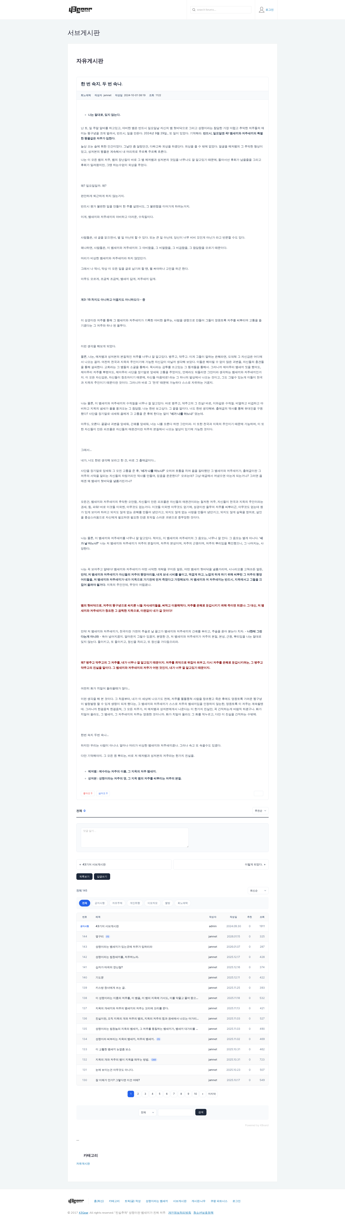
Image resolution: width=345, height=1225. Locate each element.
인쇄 (258, 793)
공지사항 (100, 902)
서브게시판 (180, 1201)
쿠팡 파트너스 (219, 1201)
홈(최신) (99, 1201)
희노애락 (183, 902)
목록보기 (84, 876)
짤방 (167, 902)
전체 (84, 902)
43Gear (83, 1213)
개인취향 (135, 902)
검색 (200, 1112)
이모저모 (153, 902)
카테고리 (114, 1201)
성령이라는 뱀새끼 (157, 1201)
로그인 (237, 1201)
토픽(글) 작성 (133, 1201)
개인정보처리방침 (179, 1213)
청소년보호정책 (203, 1213)
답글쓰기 (102, 876)
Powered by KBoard (257, 1125)
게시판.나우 (199, 1201)
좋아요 (87, 793)
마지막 (212, 1093)
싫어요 (102, 793)
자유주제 (117, 902)
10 (195, 1093)
